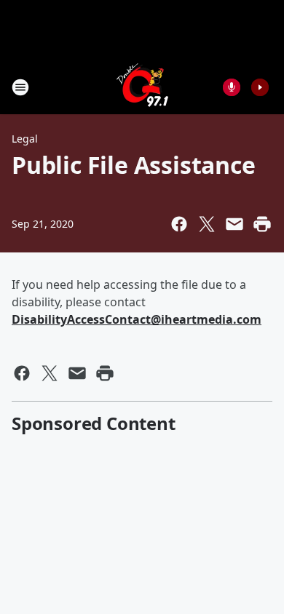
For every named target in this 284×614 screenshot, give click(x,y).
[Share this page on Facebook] (179, 224)
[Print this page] (262, 224)
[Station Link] (142, 87)
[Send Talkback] (231, 87)
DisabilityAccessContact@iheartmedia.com (136, 319)
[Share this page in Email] (234, 224)
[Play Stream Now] (260, 87)
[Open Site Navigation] (20, 87)
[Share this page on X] (207, 224)
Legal (25, 138)
